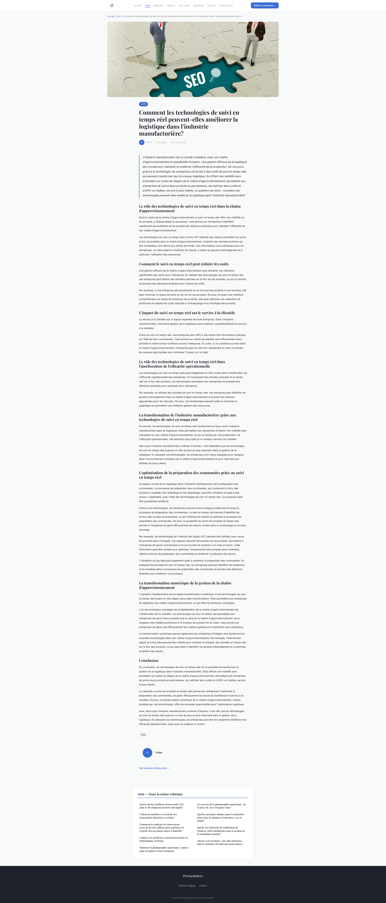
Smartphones (226, 5)
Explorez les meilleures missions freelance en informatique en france (163, 839)
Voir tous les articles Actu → (154, 768)
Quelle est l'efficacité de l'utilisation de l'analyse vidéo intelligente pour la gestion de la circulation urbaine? (221, 831)
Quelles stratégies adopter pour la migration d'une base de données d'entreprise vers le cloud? (220, 817)
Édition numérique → (265, 5)
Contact (203, 885)
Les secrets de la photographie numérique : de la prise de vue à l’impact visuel (221, 806)
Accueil (138, 5)
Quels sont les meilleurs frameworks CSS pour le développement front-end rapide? (161, 806)
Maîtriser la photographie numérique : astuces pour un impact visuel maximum (163, 849)
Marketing (198, 5)
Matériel (211, 5)
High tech (158, 5)
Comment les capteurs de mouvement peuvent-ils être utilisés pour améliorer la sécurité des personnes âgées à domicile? (161, 827)
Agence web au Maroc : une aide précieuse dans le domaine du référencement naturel (219, 842)
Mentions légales (187, 885)
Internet (171, 5)
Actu (147, 5)
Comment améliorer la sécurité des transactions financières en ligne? (158, 816)
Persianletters (193, 876)
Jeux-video (184, 5)
